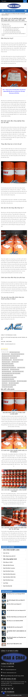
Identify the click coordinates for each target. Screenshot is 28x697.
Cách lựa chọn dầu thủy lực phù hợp (13, 32)
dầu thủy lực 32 (13, 357)
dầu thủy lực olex (21, 367)
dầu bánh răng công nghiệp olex (9, 367)
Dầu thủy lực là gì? (7, 25)
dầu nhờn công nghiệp (14, 383)
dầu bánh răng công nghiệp (8, 365)
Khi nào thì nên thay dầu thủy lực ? (12, 30)
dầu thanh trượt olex (14, 369)
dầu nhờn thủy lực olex (18, 359)
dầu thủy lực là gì (5, 354)
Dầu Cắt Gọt (6, 553)
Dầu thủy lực (5, 38)
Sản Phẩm (5, 583)
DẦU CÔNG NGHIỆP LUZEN (11, 550)
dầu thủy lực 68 (15, 361)
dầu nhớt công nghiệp (21, 381)
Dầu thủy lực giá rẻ (6, 361)
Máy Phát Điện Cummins (9, 568)
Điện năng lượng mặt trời (9, 556)
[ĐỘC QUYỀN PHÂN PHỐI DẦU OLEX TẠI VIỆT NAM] (14, 5)
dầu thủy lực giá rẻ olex (15, 352)
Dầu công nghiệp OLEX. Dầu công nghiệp (11, 373)
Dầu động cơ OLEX (8, 562)
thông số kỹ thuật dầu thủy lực (17, 354)
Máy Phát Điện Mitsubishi (9, 574)
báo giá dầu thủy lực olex (7, 375)
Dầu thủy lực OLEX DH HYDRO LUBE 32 (11, 356)
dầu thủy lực (4, 383)
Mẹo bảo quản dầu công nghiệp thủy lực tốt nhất (13, 27)
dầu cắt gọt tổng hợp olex (18, 371)
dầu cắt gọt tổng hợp (6, 371)
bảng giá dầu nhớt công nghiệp (8, 381)
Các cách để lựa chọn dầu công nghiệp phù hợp (14, 490)
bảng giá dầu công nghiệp (7, 363)
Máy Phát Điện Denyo (8, 580)
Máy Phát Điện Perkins (8, 571)
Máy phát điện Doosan (8, 565)
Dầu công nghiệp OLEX (10, 559)
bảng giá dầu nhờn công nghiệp (9, 384)
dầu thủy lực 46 (5, 357)
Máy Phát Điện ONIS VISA (9, 577)
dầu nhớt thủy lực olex (7, 359)
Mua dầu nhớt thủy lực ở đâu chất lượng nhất (14, 413)
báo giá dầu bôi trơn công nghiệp (9, 377)
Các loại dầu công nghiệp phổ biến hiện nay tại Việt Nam (14, 528)
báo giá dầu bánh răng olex (8, 379)
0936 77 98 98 (11, 10)
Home (3, 13)
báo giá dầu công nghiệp (7, 386)
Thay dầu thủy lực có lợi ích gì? (12, 29)
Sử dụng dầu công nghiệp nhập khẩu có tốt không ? (14, 451)
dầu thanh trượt (5, 369)
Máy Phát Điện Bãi (7, 586)
